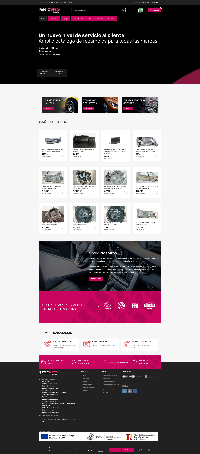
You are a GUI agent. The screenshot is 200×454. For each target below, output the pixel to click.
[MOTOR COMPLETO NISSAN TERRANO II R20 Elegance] (84, 177)
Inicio (43, 19)
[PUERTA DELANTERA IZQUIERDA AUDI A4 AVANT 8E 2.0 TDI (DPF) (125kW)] (115, 140)
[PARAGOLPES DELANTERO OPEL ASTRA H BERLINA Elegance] (53, 140)
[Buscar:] (98, 10)
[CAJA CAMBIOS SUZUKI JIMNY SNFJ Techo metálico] (53, 177)
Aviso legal (106, 379)
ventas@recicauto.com (50, 416)
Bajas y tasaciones (96, 19)
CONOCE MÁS (96, 279)
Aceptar (115, 450)
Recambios (54, 19)
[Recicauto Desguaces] (48, 10)
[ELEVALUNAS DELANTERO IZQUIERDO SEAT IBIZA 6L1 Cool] (147, 140)
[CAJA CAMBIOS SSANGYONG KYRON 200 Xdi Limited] (147, 177)
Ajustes (140, 450)
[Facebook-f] (135, 391)
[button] (98, 307)
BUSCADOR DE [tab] (44, 73)
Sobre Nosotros (78, 19)
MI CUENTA (155, 2)
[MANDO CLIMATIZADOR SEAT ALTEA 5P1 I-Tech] (84, 140)
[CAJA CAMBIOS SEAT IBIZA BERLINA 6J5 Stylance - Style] (115, 177)
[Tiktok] (130, 391)
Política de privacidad (110, 376)
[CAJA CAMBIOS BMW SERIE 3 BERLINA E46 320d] (115, 214)
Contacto (111, 19)
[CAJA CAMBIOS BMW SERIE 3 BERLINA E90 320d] (84, 214)
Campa (65, 19)
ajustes (100, 451)
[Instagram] (124, 391)
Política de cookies (109, 382)
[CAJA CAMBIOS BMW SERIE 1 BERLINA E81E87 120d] (53, 213)
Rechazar (128, 450)
